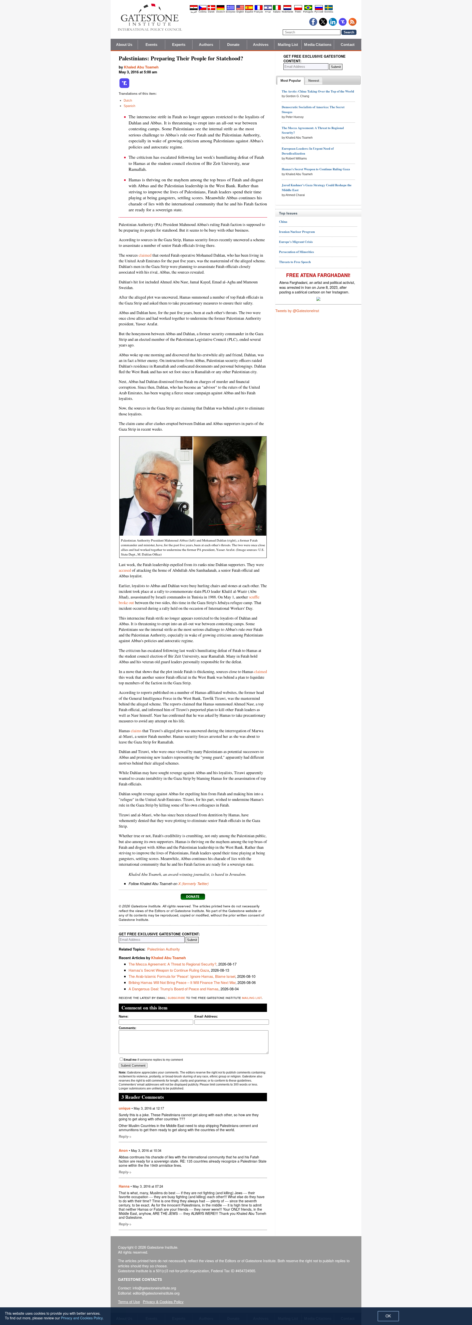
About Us (124, 44)
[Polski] (298, 9)
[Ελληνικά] (231, 9)
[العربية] (194, 9)
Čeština (202, 12)
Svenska (328, 12)
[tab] (290, 81)
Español (249, 12)
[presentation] (290, 80)
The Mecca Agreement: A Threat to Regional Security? (172, 964)
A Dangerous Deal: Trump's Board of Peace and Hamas (174, 988)
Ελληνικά (230, 12)
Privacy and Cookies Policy (82, 1317)
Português (308, 12)
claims (136, 730)
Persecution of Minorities (296, 251)
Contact (347, 44)
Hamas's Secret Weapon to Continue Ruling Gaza (169, 970)
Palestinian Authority (163, 949)
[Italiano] (277, 9)
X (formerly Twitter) (193, 883)
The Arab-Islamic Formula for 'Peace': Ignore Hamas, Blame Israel (182, 976)
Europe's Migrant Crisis (296, 241)
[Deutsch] (220, 9)
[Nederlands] (287, 9)
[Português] (308, 9)
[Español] (249, 9)
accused (125, 570)
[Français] (259, 9)
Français (258, 12)
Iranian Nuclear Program (297, 231)
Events (152, 44)
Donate (233, 44)
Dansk (211, 12)
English (240, 12)
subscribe (176, 997)
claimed (145, 255)
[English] (240, 9)
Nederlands (287, 12)
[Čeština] (202, 9)
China (283, 221)
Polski (298, 12)
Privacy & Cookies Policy (163, 1301)
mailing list (252, 997)
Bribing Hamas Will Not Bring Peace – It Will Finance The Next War (182, 982)
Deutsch (220, 12)
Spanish (129, 106)
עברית (268, 12)
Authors (206, 44)
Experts (179, 44)
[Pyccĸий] (319, 9)
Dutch (128, 100)
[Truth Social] (124, 87)
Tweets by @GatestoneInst (297, 310)
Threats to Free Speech (295, 261)
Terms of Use (129, 1301)
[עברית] (268, 9)
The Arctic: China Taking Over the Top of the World (318, 91)
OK (388, 1316)
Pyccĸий (318, 12)
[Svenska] (329, 9)
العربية (194, 12)
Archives (260, 44)
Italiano (276, 12)
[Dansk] (211, 9)
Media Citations (317, 44)
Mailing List (288, 44)
